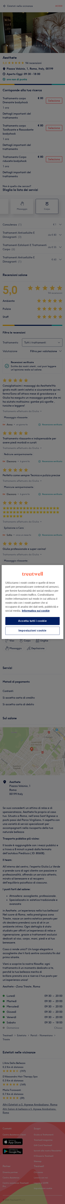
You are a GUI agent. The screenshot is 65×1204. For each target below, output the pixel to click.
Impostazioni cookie (32, 630)
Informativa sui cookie (36, 610)
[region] (33, 602)
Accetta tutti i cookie (32, 620)
